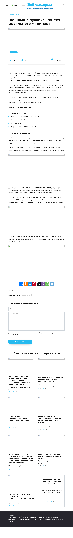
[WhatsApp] (47, 284)
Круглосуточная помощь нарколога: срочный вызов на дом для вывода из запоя (20, 418)
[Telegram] (52, 284)
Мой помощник (40, 4)
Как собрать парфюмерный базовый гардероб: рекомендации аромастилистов (21, 496)
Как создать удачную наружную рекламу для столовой (51, 482)
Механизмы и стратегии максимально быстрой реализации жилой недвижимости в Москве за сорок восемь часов (19, 380)
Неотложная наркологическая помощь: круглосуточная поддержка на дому (50, 379)
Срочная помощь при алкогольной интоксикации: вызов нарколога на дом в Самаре (49, 419)
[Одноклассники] (26, 284)
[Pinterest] (34, 284)
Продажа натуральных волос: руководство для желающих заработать (50, 456)
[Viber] (43, 284)
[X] (39, 284)
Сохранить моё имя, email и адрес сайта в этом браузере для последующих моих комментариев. (35, 333)
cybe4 (11, 290)
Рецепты (13, 52)
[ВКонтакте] (21, 284)
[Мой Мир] (30, 284)
